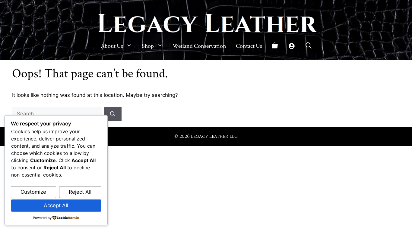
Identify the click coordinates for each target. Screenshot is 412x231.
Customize (33, 192)
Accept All (56, 205)
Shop (148, 46)
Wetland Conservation (199, 46)
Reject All (80, 192)
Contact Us (249, 46)
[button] (308, 46)
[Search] (113, 114)
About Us (112, 46)
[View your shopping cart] (275, 46)
